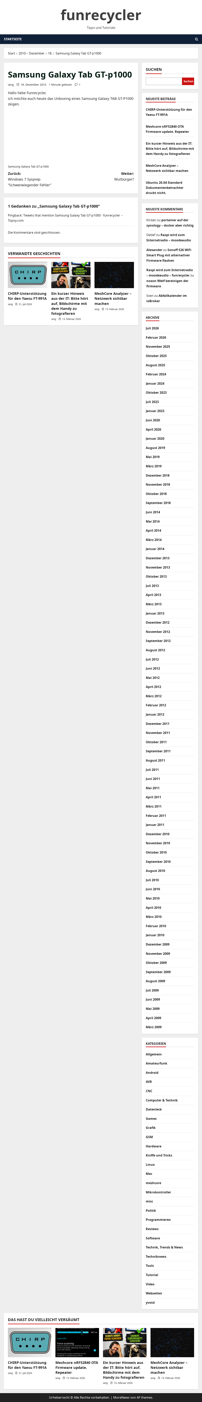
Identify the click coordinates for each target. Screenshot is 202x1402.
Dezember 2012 (157, 622)
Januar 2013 (155, 613)
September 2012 (158, 641)
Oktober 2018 (156, 494)
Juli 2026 (152, 328)
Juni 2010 (153, 889)
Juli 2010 (152, 880)
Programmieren (158, 1219)
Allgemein (154, 1054)
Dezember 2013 (157, 558)
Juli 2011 (152, 770)
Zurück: (29, 179)
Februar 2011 (156, 815)
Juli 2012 (152, 659)
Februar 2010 (156, 926)
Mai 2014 (153, 521)
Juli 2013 (152, 586)
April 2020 (153, 429)
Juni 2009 (153, 999)
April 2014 (153, 530)
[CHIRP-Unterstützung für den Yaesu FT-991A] (27, 275)
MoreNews (121, 1397)
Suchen (154, 69)
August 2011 (155, 760)
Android (152, 1072)
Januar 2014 (155, 549)
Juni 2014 (153, 512)
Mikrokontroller (158, 1192)
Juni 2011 (153, 779)
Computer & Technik (162, 1100)
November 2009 (158, 953)
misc (149, 1201)
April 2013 (153, 595)
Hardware (153, 1146)
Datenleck (154, 1109)
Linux (150, 1164)
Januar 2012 (155, 714)
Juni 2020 (153, 420)
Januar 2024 (155, 383)
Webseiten (154, 1293)
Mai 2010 (153, 898)
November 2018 (158, 484)
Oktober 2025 (156, 356)
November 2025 (158, 346)
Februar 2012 (156, 705)
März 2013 (154, 604)
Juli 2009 (152, 990)
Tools (150, 1265)
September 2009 (158, 972)
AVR (149, 1082)
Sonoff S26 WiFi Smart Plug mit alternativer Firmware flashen (168, 255)
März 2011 (154, 806)
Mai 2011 (153, 788)
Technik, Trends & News (164, 1247)
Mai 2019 (153, 457)
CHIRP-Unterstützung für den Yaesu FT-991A (27, 296)
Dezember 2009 (157, 944)
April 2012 (153, 687)
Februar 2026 (156, 337)
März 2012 (154, 696)
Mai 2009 (153, 1009)
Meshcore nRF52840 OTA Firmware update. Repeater (76, 1367)
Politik (151, 1210)
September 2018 (158, 503)
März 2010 (154, 917)
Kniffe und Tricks (159, 1155)
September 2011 (158, 751)
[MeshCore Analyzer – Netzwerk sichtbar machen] (114, 275)
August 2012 (155, 650)
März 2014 (154, 540)
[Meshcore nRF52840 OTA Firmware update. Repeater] (77, 1342)
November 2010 (158, 843)
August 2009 (155, 981)
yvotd (150, 1302)
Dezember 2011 (157, 724)
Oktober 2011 (156, 742)
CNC (149, 1091)
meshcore (153, 1183)
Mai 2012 (153, 678)
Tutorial (152, 1275)
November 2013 (158, 567)
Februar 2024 (156, 374)
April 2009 (153, 1018)
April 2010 (153, 907)
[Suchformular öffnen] (196, 39)
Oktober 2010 (156, 852)
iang (11, 84)
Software (153, 1238)
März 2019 (154, 466)
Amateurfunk (156, 1063)
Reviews (152, 1229)
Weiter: (124, 176)
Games (151, 1118)
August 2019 (155, 448)
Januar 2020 (155, 438)
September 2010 (158, 861)
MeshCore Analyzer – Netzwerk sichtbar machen (112, 298)
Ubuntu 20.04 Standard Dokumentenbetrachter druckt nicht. (164, 187)
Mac (149, 1173)
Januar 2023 (155, 411)
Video (150, 1284)
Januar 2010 (155, 935)
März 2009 (154, 1027)
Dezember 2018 (157, 475)
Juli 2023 (152, 402)
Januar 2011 (155, 825)
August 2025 (155, 365)
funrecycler (101, 14)
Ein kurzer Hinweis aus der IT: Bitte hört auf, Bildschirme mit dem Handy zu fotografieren (69, 303)
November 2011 (158, 733)
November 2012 (158, 632)
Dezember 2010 (157, 834)
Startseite (13, 39)
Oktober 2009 (156, 963)
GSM (149, 1137)
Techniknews (156, 1256)
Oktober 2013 (156, 576)
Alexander (154, 250)
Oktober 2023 (156, 392)
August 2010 (155, 871)
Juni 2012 (153, 668)
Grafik (151, 1128)
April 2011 (153, 797)
